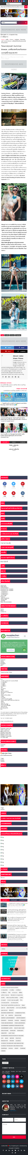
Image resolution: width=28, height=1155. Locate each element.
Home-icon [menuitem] (3, 585)
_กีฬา (2, 687)
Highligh (12, 1030)
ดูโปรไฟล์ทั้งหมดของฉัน (6, 755)
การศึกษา (18, 990)
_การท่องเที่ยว (4, 682)
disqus (14, 442)
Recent (5, 900)
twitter (2, 661)
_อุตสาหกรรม (4, 706)
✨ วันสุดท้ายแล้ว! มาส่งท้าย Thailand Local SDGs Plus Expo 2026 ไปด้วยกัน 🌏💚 (14, 404)
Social (11, 1048)
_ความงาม (3, 688)
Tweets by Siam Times (6, 672)
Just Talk (11, 1033)
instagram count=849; (6, 736)
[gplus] (8, 1)
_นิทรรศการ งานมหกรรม (7, 692)
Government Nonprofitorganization (12, 1025)
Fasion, (3, 58)
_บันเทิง (2, 693)
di (6, 1015)
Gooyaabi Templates (14, 1148)
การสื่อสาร (3, 992)
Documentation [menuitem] (4, 587)
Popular (14, 900)
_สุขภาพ (3, 702)
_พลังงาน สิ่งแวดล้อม (5, 695)
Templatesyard (14, 1145)
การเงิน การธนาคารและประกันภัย (9, 987)
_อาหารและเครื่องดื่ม (5, 705)
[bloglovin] (12, 1)
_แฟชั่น (2, 696)
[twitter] (6, 1)
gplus (2, 665)
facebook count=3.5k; (6, 728)
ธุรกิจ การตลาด (5, 995)
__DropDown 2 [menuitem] (4, 593)
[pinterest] (10, 1)
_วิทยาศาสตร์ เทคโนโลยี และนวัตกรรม (10, 700)
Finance (23, 1020)
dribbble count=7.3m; (6, 735)
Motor (12, 1038)
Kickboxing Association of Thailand (12, 1035)
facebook (22, 442)
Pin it (9, 351)
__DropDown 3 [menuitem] (4, 594)
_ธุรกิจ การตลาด (4, 691)
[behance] (19, 1)
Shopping (4, 1048)
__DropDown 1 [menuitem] (4, 591)
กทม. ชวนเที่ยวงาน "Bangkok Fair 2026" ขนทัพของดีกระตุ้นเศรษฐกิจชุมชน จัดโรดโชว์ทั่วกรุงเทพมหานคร (12, 435)
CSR (2, 1015)
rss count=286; (4, 737)
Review (12, 1040)
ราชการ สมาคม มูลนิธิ (12, 1000)
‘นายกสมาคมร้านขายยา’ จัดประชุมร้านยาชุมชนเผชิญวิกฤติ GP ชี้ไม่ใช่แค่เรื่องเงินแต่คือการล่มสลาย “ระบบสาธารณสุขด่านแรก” (14, 419)
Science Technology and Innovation (12, 1043)
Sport (16, 1048)
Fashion (3, 761)
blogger (5, 442)
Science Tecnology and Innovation (12, 1045)
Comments (23, 900)
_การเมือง (3, 683)
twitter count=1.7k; (5, 729)
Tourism (22, 1048)
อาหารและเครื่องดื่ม (21, 1007)
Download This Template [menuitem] (7, 589)
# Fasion (12, 335)
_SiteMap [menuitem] (3, 600)
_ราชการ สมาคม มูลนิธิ (6, 699)
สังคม (23, 1005)
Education (18, 1015)
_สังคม (2, 701)
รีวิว (1, 709)
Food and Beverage (7, 1023)
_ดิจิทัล (2, 690)
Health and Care (19, 1028)
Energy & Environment (8, 1018)
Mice (6, 1038)
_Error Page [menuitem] (3, 595)
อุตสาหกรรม (4, 1010)
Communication (20, 1012)
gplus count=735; (5, 731)
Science (18, 1040)
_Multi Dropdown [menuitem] (5, 598)
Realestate (4, 1040)
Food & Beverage (20, 1023)
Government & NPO (6, 1028)
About (2, 610)
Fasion (11, 39)
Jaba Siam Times (6, 753)
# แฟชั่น (7, 335)
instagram (3, 663)
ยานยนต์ (3, 1000)
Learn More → (13, 1110)
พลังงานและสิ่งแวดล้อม (12, 997)
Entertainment (21, 1018)
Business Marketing (7, 1012)
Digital (11, 1015)
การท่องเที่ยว (4, 990)
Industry (4, 1033)
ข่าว (2, 679)
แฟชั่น (7, 39)
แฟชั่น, (22, 57)
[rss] (17, 1)
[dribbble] (15, 1)
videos (3, 1051)
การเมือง (12, 990)
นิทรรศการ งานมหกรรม (17, 995)
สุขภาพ (3, 1007)
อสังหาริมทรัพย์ (10, 1007)
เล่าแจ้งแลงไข (14, 1002)
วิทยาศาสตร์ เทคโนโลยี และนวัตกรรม (10, 1005)
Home (2, 39)
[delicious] (24, 1)
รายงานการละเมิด (6, 543)
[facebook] (3, 1)
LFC (2, 1038)
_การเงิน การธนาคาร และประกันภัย (9, 680)
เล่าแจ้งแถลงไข (4, 708)
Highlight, (7, 58)
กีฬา (9, 992)
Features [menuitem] (3, 597)
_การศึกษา (3, 684)
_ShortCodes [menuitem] (4, 599)
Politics (18, 1038)
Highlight (17, 39)
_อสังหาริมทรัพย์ (4, 704)
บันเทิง (3, 997)
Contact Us (3, 611)
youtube (3, 662)
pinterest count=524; (6, 733)
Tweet (9, 347)
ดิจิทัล (20, 992)
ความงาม (14, 992)
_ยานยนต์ (3, 697)
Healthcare (4, 1030)
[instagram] (21, 1)
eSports (3, 1020)
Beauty (2, 760)
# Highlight (18, 335)
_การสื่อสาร (3, 686)
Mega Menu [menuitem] (4, 586)
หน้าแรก (3, 877)
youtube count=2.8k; (6, 732)
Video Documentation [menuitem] (6, 602)
